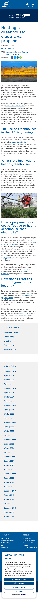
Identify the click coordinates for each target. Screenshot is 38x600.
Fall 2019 (8, 486)
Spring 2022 (9, 444)
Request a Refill (28, 543)
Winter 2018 (9, 499)
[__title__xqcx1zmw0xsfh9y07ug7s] (6, 4)
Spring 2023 (9, 427)
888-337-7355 (23, 313)
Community (9, 336)
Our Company (5, 538)
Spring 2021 (9, 461)
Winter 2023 (9, 414)
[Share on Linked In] (18, 57)
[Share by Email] (20, 57)
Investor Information (7, 540)
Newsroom (4, 547)
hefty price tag (8, 258)
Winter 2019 (9, 482)
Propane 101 (9, 49)
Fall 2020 (8, 469)
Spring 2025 (9, 392)
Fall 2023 (8, 418)
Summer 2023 (10, 422)
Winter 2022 (9, 431)
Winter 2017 (9, 516)
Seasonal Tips (10, 349)
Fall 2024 (8, 401)
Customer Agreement (30, 547)
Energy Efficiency (12, 54)
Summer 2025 (10, 388)
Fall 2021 (8, 452)
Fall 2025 (8, 384)
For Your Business (21, 52)
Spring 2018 (9, 512)
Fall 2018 (8, 504)
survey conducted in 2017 (18, 142)
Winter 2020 (9, 465)
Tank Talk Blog (5, 543)
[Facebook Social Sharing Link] (12, 57)
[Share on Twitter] (15, 57)
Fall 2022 (8, 435)
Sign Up (25, 545)
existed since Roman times (15, 106)
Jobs (2, 545)
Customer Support (29, 540)
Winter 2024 (9, 397)
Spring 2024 (9, 410)
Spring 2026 (9, 375)
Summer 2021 (10, 457)
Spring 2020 (9, 478)
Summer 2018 (10, 508)
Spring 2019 (9, 495)
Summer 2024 (10, 405)
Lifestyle (7, 341)
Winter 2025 (9, 380)
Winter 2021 (9, 448)
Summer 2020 (10, 474)
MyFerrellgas (27, 538)
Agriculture (10, 52)
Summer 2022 (10, 439)
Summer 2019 (10, 491)
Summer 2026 (10, 371)
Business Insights (11, 332)
